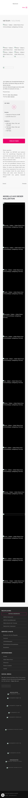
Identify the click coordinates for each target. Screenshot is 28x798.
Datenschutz (6, 626)
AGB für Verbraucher (8, 617)
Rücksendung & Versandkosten (10, 644)
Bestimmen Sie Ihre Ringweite (10, 635)
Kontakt (5, 656)
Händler (5, 668)
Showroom (5, 662)
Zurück (4, 183)
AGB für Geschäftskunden (9, 620)
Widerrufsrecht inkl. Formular (10, 623)
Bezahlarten (6, 647)
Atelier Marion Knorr (8, 659)
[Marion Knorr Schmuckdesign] (7, 2)
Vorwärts (24, 183)
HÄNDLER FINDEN (14, 141)
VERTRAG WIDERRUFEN (14, 613)
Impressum (12, 626)
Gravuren (5, 638)
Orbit (9, 94)
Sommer (12, 96)
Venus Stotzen (14, 94)
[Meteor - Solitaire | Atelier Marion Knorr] (14, 35)
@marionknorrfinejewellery (17, 679)
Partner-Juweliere (7, 665)
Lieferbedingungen (7, 641)
